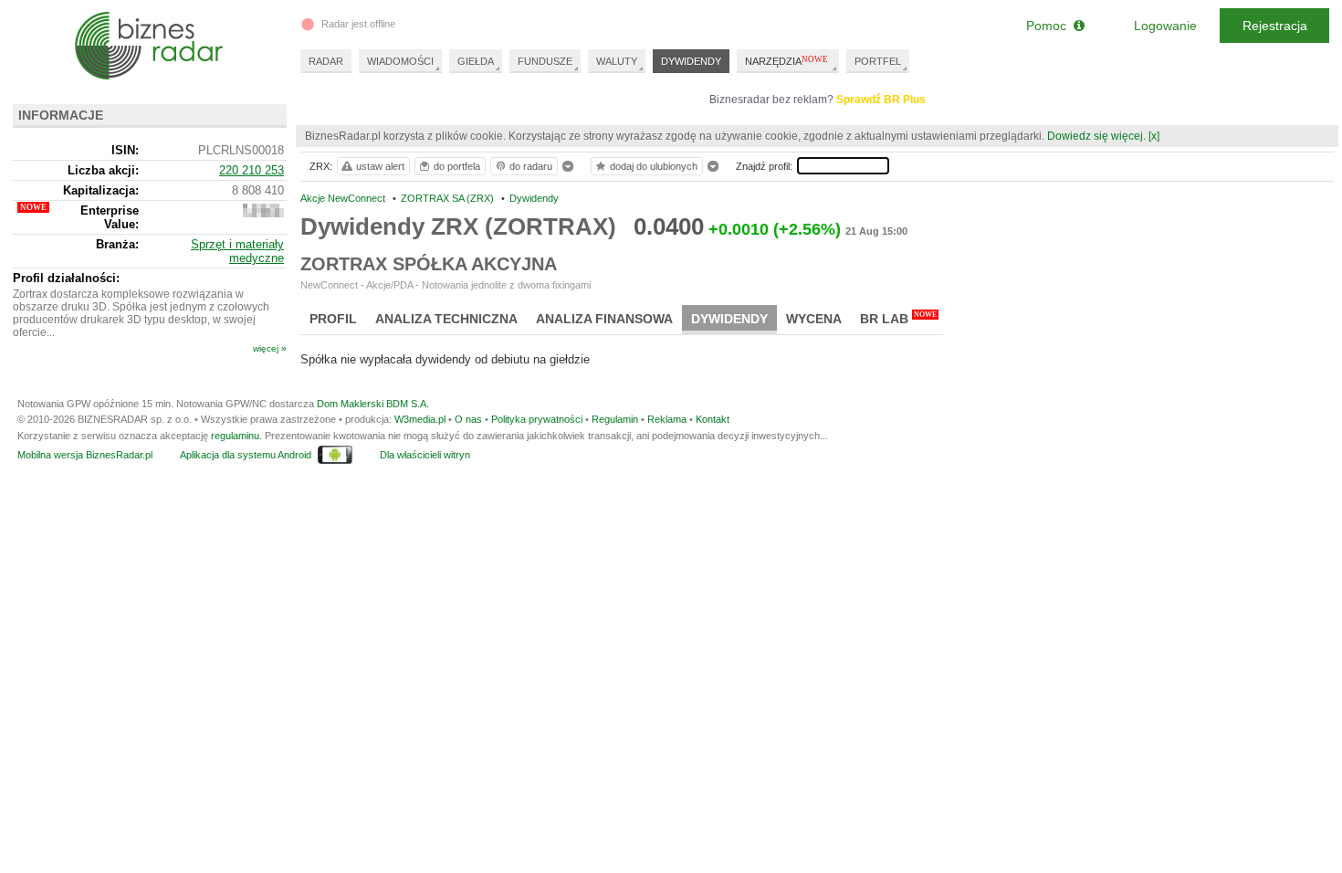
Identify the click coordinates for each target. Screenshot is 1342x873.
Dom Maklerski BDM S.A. (373, 403)
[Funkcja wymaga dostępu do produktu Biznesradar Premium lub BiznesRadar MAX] (263, 213)
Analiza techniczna (446, 318)
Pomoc (1050, 25)
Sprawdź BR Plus (881, 99)
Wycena (814, 318)
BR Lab (898, 318)
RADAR (326, 61)
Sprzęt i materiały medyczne (237, 251)
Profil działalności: (66, 278)
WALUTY (616, 61)
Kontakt (712, 419)
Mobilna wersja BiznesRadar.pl (84, 454)
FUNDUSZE (545, 61)
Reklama (667, 419)
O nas (468, 419)
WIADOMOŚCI (400, 61)
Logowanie (1165, 25)
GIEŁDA (475, 61)
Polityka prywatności (536, 419)
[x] (1153, 136)
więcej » (270, 348)
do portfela (457, 166)
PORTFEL (877, 61)
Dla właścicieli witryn (425, 454)
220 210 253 (251, 170)
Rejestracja (1274, 25)
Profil (333, 318)
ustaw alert (380, 166)
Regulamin (615, 419)
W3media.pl (420, 419)
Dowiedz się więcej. (1096, 136)
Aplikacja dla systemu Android (245, 454)
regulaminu (235, 435)
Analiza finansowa (604, 318)
